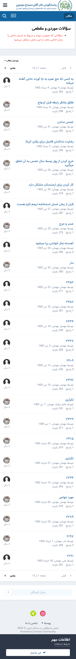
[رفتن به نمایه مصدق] (6, 206)
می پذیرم (37, 652)
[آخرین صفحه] (5, 68)
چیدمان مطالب (12, 60)
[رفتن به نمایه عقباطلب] (6, 80)
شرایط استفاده (62, 644)
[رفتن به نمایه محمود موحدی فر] (6, 104)
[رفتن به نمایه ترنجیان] (6, 479)
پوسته (47, 623)
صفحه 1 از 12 (38, 68)
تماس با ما (31, 623)
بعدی (12, 68)
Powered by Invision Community (38, 632)
